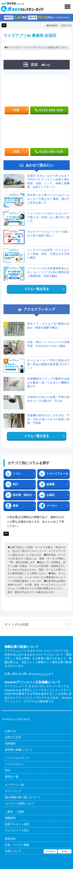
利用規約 (10, 743)
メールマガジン (14, 764)
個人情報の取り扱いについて (22, 797)
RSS (7, 770)
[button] (67, 624)
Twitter (65, 851)
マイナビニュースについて (16, 719)
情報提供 (10, 817)
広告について (13, 851)
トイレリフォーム (57, 473)
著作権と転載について (18, 749)
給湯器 (51, 484)
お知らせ (10, 731)
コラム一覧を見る (36, 289)
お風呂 (51, 494)
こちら (44, 673)
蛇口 (15, 484)
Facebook (50, 851)
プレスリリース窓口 (17, 830)
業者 (15, 505)
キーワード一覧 (14, 784)
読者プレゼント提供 (17, 824)
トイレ (17, 473)
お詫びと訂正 (13, 737)
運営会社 (10, 838)
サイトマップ (13, 791)
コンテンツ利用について (20, 803)
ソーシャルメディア (17, 757)
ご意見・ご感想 (14, 811)
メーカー (52, 505)
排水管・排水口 (22, 494)
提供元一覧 (11, 776)
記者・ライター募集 (17, 844)
